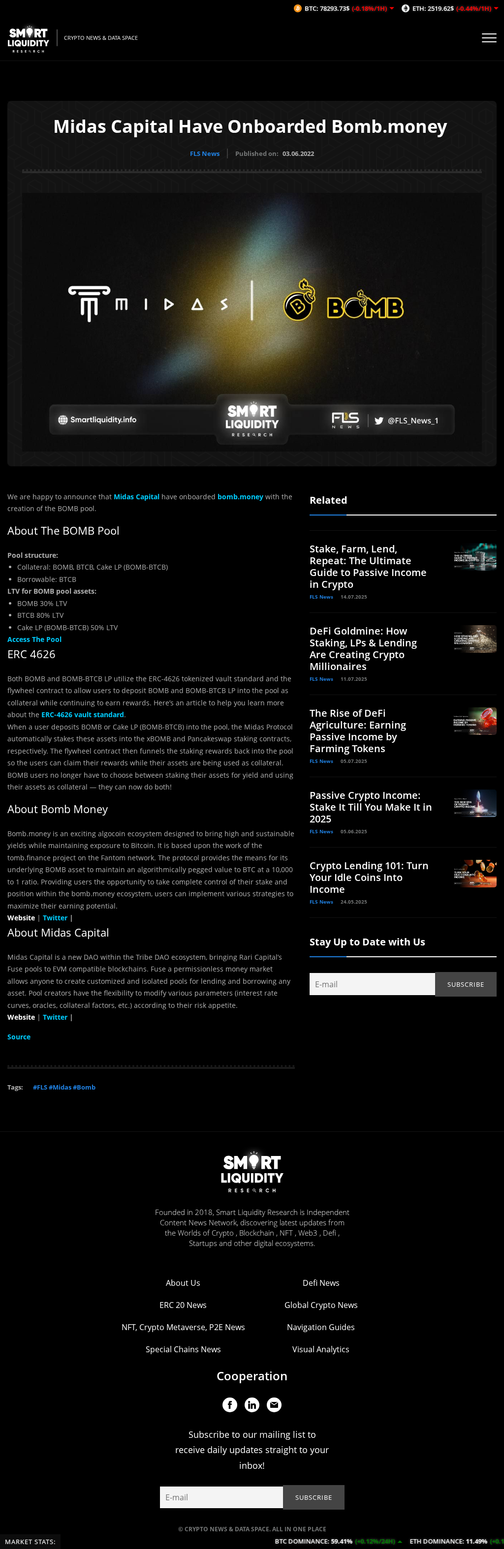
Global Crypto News (321, 1305)
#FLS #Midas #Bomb (64, 1087)
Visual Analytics (320, 1349)
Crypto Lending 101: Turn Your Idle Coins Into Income (369, 877)
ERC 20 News (183, 1305)
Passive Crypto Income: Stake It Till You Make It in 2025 (371, 807)
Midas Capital (136, 496)
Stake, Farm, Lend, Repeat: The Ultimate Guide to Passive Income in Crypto (368, 566)
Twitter (55, 1017)
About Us (183, 1282)
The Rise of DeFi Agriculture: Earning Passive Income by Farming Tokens (358, 730)
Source (19, 1036)
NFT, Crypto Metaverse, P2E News (183, 1327)
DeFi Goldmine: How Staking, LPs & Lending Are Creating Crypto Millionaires (363, 648)
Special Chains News (183, 1349)
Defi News (321, 1282)
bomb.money (240, 496)
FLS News (205, 153)
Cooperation (252, 1375)
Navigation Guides (321, 1327)
